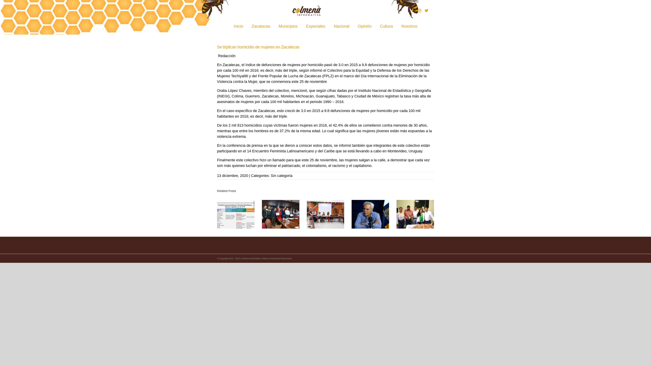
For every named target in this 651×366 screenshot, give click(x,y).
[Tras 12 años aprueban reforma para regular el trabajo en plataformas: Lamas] (235, 214)
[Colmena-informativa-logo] (306, 7)
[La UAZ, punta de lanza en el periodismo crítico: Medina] (370, 214)
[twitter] (426, 10)
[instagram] (419, 10)
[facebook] (412, 10)
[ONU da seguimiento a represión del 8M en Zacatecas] (325, 214)
